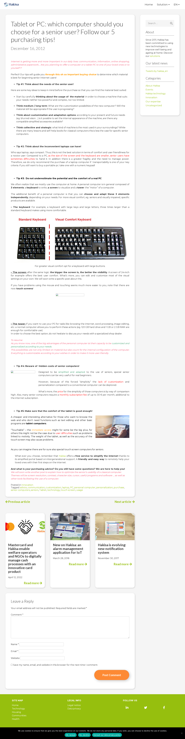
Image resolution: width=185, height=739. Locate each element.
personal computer (84, 487)
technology (53, 490)
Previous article (19, 502)
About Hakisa (153, 85)
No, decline (84, 735)
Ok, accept (70, 735)
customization (53, 487)
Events (149, 89)
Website (15, 658)
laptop (65, 487)
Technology (18, 708)
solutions (155, 56)
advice (23, 487)
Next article (123, 502)
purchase (119, 487)
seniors (34, 490)
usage (79, 490)
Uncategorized (154, 105)
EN (176, 4)
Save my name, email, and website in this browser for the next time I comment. (55, 665)
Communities (19, 715)
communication (36, 487)
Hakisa (62, 456)
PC (71, 487)
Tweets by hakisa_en (157, 71)
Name (15, 644)
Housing (16, 712)
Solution (162, 4)
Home (149, 4)
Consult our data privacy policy (107, 735)
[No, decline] (181, 733)
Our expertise (153, 101)
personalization (104, 487)
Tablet (42, 490)
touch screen (68, 490)
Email (14, 651)
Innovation (27, 485)
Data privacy (74, 708)
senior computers (20, 490)
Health (15, 719)
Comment (17, 614)
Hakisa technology (156, 93)
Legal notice (74, 705)
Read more (31, 583)
